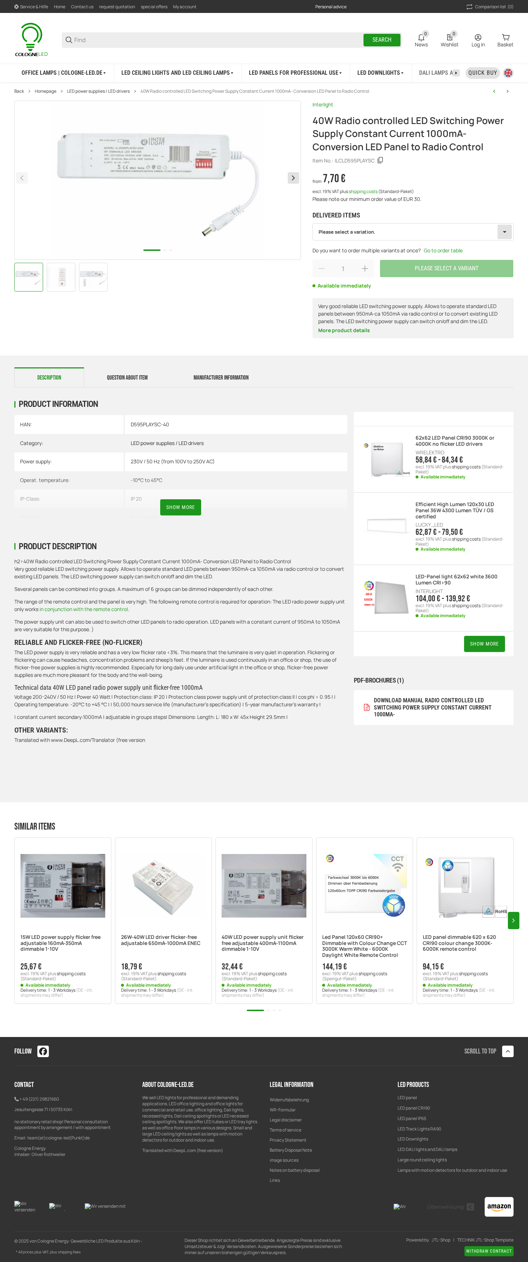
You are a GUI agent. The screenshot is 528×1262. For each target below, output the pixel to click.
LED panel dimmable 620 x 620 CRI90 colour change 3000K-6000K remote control (459, 943)
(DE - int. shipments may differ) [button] (56, 992)
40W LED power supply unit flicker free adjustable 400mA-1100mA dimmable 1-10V (263, 943)
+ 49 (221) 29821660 (39, 1099)
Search (382, 39)
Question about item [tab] (127, 377)
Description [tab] (49, 377)
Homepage (45, 91)
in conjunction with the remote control (83, 609)
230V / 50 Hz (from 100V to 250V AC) (173, 461)
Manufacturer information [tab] (221, 377)
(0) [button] (494, 7)
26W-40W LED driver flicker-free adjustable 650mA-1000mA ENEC (160, 940)
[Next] (293, 178)
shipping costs (363, 191)
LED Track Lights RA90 (419, 1129)
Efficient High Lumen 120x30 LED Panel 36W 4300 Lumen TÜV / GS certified (455, 510)
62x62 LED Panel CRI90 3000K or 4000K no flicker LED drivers (455, 441)
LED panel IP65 (412, 1118)
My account (184, 7)
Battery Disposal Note (291, 1150)
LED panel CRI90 (414, 1108)
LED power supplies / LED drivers (98, 91)
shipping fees (69, 1251)
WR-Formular (283, 1110)
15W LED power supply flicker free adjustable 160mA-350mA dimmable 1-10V (60, 943)
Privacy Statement (288, 1140)
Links (275, 1180)
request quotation (117, 7)
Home (59, 7)
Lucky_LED (429, 524)
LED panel (407, 1098)
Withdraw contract (489, 1251)
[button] (62, 886)
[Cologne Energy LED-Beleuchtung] (32, 39)
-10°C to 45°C (146, 480)
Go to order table (443, 250)
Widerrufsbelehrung (289, 1100)
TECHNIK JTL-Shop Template (485, 1240)
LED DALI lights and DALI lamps (427, 1149)
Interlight (322, 104)
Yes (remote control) (155, 517)
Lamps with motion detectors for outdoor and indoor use (452, 1170)
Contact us (82, 7)
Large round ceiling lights (422, 1160)
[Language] (508, 73)
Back (19, 91)
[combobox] (413, 231)
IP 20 (136, 498)
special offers (154, 7)
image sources (284, 1160)
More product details (344, 330)
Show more (180, 507)
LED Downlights (413, 1139)
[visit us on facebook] (43, 1051)
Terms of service (285, 1130)
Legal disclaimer (286, 1120)
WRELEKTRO (430, 452)
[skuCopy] (380, 160)
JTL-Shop (441, 1240)
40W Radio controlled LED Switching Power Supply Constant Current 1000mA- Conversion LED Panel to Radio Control (254, 91)
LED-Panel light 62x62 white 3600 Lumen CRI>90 (456, 580)
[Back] (22, 178)
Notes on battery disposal (295, 1170)
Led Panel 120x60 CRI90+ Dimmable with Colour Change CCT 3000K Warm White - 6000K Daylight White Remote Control (364, 946)
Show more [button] (484, 644)
